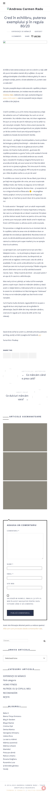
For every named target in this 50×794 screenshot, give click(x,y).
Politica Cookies (36, 790)
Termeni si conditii (16, 790)
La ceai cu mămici (10, 739)
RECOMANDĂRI (10, 693)
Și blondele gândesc (11, 765)
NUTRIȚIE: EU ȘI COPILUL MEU (17, 688)
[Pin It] (24, 355)
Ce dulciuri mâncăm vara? (25, 396)
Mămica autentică (10, 742)
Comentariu (13, 531)
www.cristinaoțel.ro (10, 98)
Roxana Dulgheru (10, 759)
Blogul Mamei (8, 723)
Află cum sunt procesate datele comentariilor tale (22, 628)
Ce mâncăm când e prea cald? (25, 375)
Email (10, 574)
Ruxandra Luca (9, 762)
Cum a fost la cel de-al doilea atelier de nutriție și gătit (25, 433)
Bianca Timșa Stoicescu (12, 716)
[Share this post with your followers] (15, 355)
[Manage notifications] (44, 788)
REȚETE (6, 697)
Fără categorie (9, 680)
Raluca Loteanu (9, 756)
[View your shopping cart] (45, 3)
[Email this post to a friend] (32, 355)
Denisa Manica (9, 729)
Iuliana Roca (8, 736)
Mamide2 (7, 749)
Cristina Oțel (8, 726)
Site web (10, 584)
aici (40, 335)
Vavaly (5, 769)
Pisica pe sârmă (9, 752)
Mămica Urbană (9, 746)
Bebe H (6, 713)
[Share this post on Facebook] (7, 355)
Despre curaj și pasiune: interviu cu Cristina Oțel (25, 491)
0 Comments (16, 36)
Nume (10, 564)
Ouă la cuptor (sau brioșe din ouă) (25, 463)
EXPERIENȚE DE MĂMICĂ (21, 31)
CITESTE (25, 443)
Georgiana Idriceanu (11, 733)
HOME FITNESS (10, 684)
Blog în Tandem (9, 719)
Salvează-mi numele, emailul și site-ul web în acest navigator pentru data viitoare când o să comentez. (24, 601)
